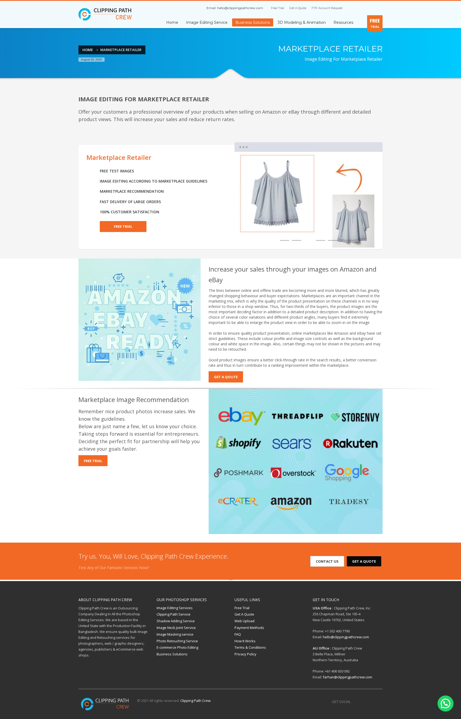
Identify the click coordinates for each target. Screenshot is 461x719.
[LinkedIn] (379, 8)
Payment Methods (249, 627)
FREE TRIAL (123, 226)
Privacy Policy (245, 654)
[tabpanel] (309, 200)
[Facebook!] (355, 702)
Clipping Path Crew (195, 700)
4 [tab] (321, 240)
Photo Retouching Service (177, 641)
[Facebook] (355, 8)
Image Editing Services (175, 607)
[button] (446, 703)
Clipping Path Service (173, 614)
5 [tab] (333, 240)
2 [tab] (297, 240)
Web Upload (245, 621)
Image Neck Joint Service (176, 627)
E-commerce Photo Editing (177, 647)
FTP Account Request (327, 8)
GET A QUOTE (364, 561)
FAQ (238, 634)
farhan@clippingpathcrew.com (347, 677)
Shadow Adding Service (176, 621)
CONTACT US (327, 561)
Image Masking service (175, 634)
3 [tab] (309, 240)
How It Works (245, 641)
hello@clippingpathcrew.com (240, 8)
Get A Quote (297, 8)
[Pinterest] (371, 8)
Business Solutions (172, 654)
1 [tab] (285, 240)
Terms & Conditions (250, 647)
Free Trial (277, 8)
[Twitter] (363, 8)
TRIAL (375, 23)
